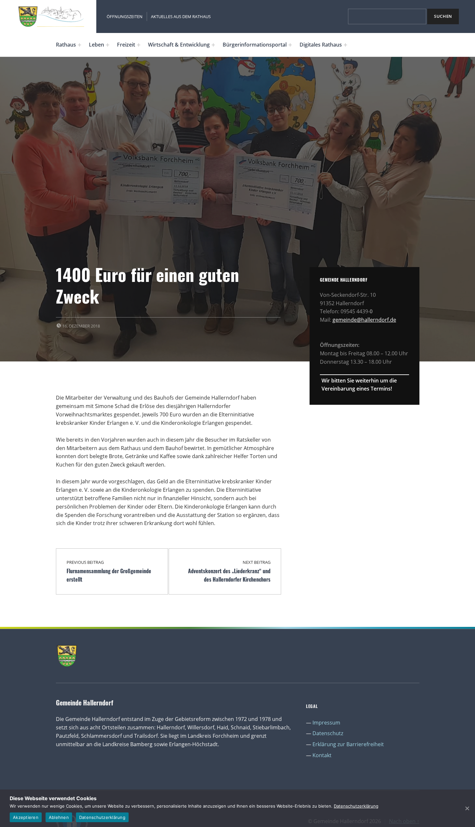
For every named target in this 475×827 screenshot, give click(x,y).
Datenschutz (327, 733)
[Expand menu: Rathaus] (79, 45)
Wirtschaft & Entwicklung (179, 44)
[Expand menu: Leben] (107, 45)
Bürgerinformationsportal (255, 44)
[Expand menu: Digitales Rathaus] (345, 45)
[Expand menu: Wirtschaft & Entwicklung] (213, 45)
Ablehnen (59, 817)
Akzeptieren (25, 817)
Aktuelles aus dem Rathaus (181, 16)
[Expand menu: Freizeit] (138, 45)
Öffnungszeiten (124, 16)
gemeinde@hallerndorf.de (364, 319)
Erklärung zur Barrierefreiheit (348, 744)
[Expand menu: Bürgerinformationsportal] (290, 45)
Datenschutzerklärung (356, 806)
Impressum (326, 722)
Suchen (443, 16)
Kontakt (322, 755)
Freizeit (126, 44)
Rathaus (66, 44)
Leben (96, 44)
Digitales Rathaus (321, 44)
